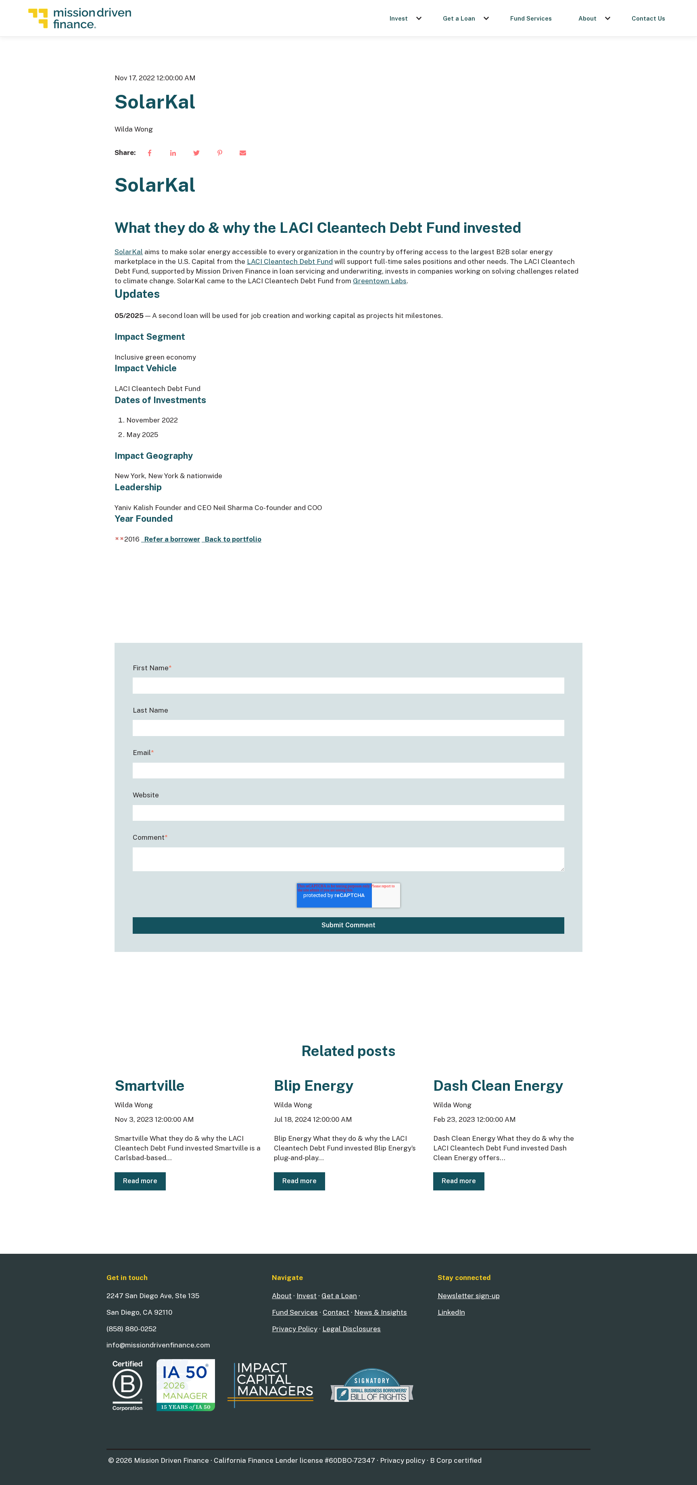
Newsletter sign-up (469, 1296)
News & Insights (380, 1312)
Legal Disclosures (351, 1329)
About (587, 18)
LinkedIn (451, 1312)
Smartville (150, 1085)
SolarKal (129, 252)
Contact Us (648, 18)
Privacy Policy (294, 1329)
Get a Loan (459, 18)
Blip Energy (313, 1085)
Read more (140, 1181)
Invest (399, 18)
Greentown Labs (380, 281)
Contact (336, 1312)
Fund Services (531, 18)
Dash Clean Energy (498, 1085)
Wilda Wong (134, 129)
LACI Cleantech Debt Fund (290, 261)
